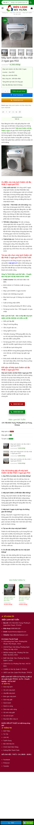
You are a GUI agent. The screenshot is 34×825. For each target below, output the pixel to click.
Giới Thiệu (6, 731)
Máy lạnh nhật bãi (15, 12)
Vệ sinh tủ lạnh (8, 716)
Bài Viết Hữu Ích (8, 744)
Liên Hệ (6, 737)
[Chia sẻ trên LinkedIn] (19, 112)
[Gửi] (30, 2)
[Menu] (2, 8)
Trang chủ (5, 12)
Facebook (6, 760)
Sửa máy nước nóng (10, 709)
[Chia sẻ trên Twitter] (9, 112)
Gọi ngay (29, 823)
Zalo (12, 823)
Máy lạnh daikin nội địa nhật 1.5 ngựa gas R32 (24, 598)
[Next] (30, 32)
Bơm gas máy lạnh (9, 696)
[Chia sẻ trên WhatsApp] (3, 112)
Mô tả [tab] (17, 119)
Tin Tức (5, 734)
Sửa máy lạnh (8, 687)
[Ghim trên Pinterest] (16, 112)
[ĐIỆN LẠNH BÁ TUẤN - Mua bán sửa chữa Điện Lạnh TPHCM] (17, 8)
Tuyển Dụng (7, 740)
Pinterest (6, 763)
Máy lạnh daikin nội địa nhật (23, 13)
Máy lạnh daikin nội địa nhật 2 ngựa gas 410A (9, 598)
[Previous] (3, 32)
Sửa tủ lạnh (7, 703)
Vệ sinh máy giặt (9, 712)
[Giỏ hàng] (32, 8)
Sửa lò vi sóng (8, 706)
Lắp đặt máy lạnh (9, 693)
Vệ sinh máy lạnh (9, 690)
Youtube (6, 766)
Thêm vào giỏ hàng (18, 91)
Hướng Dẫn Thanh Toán (11, 750)
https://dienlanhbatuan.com (19, 635)
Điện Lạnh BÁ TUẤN (17, 419)
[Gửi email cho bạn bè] (13, 112)
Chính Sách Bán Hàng (10, 747)
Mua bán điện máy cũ (10, 719)
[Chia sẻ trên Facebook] (6, 112)
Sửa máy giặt (7, 700)
